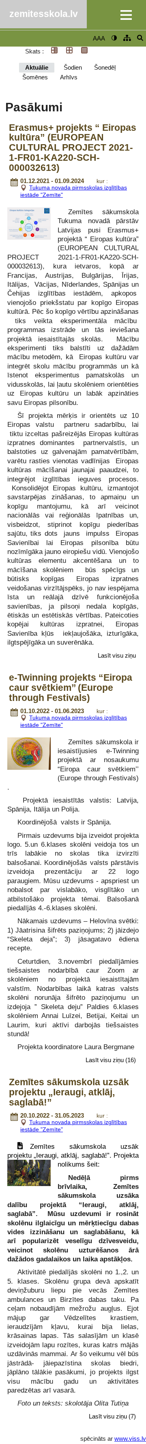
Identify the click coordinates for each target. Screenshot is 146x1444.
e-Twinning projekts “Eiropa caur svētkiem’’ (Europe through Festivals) (70, 688)
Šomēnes (35, 77)
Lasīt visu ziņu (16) (111, 1059)
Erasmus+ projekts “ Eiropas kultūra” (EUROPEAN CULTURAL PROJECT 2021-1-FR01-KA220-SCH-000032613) (72, 148)
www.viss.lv (130, 1438)
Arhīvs (68, 77)
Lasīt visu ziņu (117, 655)
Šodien (73, 67)
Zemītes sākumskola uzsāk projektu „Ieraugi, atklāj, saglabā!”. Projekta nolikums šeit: (73, 1155)
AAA (99, 38)
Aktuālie (36, 67)
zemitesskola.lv (43, 14)
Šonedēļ (105, 67)
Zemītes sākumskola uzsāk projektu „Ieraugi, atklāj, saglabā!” (69, 1092)
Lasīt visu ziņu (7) (112, 1416)
